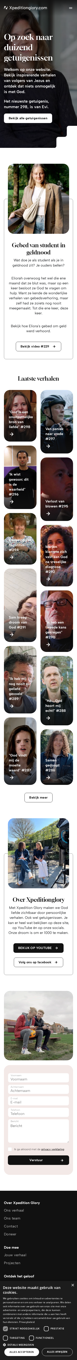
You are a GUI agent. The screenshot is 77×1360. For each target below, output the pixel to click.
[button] (38, 1345)
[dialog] (38, 1320)
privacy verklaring (52, 1149)
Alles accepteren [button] (21, 1352)
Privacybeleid (27, 1322)
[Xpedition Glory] (25, 8)
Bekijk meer (38, 797)
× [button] (72, 1285)
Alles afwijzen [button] (57, 1351)
